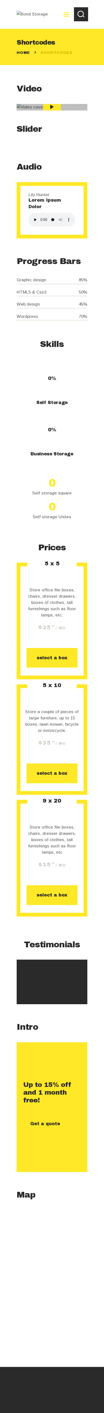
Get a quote (45, 1123)
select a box (52, 657)
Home (23, 53)
